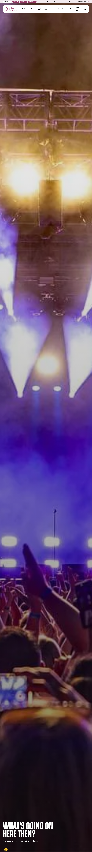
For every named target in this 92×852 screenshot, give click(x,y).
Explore (24, 8)
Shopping (65, 8)
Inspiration (32, 9)
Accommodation (55, 8)
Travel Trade (72, 1)
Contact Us (57, 1)
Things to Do (39, 9)
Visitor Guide (64, 1)
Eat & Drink (45, 9)
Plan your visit (77, 9)
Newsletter (50, 1)
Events (72, 8)
